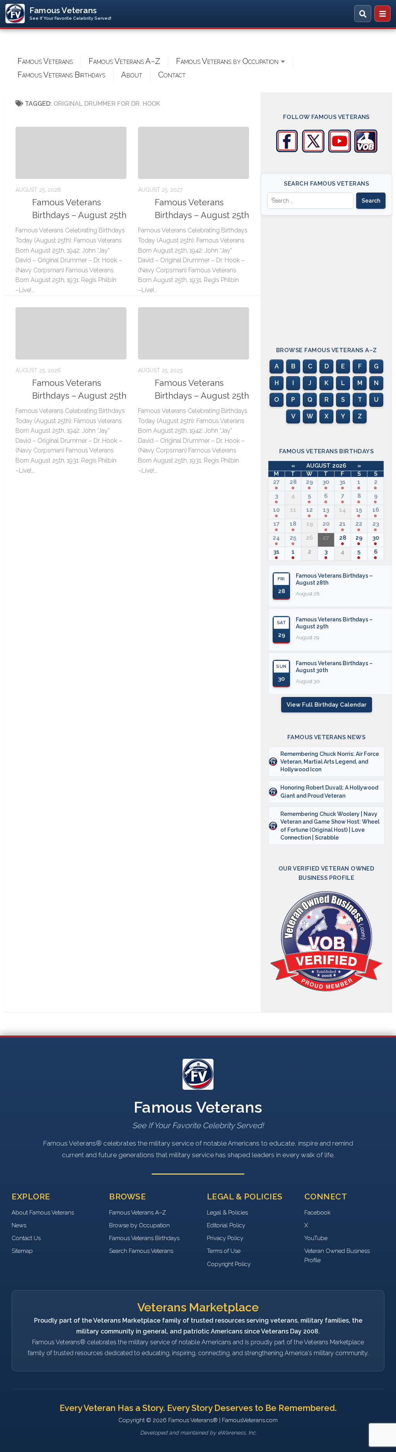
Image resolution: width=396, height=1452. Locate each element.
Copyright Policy (229, 1264)
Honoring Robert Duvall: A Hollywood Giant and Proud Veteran (329, 791)
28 (293, 481)
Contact (172, 74)
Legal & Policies (227, 1212)
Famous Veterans (45, 61)
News (19, 1225)
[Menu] (382, 13)
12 (309, 509)
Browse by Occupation (139, 1225)
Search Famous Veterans (141, 1250)
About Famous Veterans (43, 1212)
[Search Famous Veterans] (362, 13)
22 (358, 523)
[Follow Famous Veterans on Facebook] (287, 150)
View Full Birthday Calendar (327, 704)
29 (309, 481)
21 (342, 523)
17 (276, 523)
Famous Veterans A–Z (124, 61)
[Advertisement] (326, 273)
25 (293, 537)
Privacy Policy (225, 1238)
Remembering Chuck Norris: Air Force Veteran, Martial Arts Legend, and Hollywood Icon (329, 762)
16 (375, 509)
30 (326, 481)
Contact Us (26, 1238)
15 (359, 509)
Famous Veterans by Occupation (227, 61)
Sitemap (22, 1250)
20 (326, 523)
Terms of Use (224, 1250)
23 (375, 523)
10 (276, 509)
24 (276, 537)
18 (293, 523)
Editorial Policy (226, 1225)
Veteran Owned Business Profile (337, 1255)
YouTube (316, 1238)
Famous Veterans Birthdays (61, 74)
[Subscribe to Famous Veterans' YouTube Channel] (339, 150)
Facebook (317, 1212)
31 (343, 481)
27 (276, 481)
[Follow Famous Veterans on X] (313, 150)
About (131, 74)
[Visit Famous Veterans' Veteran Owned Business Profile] (365, 150)
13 (326, 509)
